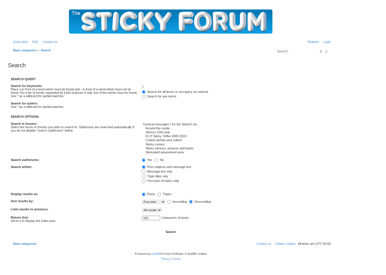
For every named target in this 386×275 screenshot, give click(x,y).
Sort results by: (22, 201)
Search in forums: (24, 123)
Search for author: (24, 103)
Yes (149, 159)
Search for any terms (161, 96)
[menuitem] (34, 41)
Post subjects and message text (168, 167)
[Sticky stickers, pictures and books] (236, 148)
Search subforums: (25, 159)
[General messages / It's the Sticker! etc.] (236, 124)
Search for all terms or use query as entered (177, 91)
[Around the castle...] (236, 128)
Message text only (159, 171)
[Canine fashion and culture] (236, 140)
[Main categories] (170, 21)
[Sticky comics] (236, 145)
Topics (167, 194)
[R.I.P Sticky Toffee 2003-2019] (236, 136)
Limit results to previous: (29, 209)
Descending (202, 201)
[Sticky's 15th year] (236, 132)
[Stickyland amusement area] (236, 152)
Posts (150, 194)
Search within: (21, 167)
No (161, 159)
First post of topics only (162, 180)
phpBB (155, 253)
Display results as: (24, 194)
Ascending (179, 201)
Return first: (20, 217)
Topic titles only (157, 176)
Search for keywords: (26, 86)
